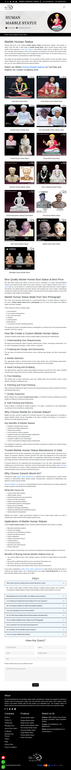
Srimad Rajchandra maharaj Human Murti (19, 215)
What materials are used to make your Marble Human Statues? (26, 596)
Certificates (8, 731)
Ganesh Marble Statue (27, 717)
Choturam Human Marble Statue (19, 187)
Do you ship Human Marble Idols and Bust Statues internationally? (27, 615)
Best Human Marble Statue (19, 244)
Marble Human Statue (27, 723)
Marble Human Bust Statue (51, 244)
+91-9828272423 (60, 1)
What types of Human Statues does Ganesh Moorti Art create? (26, 583)
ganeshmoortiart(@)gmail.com (55, 729)
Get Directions (46, 731)
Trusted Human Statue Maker (19, 158)
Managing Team (9, 725)
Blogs (6, 741)
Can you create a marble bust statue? (18, 634)
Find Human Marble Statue (51, 215)
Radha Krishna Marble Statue (30, 725)
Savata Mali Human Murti (51, 158)
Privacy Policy (9, 744)
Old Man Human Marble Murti (19, 130)
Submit (35, 685)
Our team (63, 465)
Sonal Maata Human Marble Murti (51, 101)
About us (7, 717)
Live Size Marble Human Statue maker (51, 130)
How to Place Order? (11, 728)
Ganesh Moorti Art (11, 484)
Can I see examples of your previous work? (20, 610)
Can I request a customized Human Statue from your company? (26, 601)
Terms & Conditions (11, 747)
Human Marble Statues (33, 67)
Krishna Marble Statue (27, 735)
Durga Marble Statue (27, 732)
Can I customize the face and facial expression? (22, 625)
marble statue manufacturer (25, 476)
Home (6, 34)
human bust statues (27, 49)
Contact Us (8, 720)
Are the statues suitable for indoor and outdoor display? (24, 605)
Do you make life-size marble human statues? (21, 629)
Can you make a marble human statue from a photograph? (24, 620)
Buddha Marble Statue (27, 720)
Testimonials (8, 723)
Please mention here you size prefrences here (19, 663)
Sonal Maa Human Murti (19, 101)
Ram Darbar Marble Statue (29, 727)
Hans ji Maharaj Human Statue (51, 187)
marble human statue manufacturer (31, 569)
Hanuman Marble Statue (28, 730)
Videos (7, 739)
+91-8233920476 (48, 1)
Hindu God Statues (26, 737)
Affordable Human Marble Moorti (19, 272)
